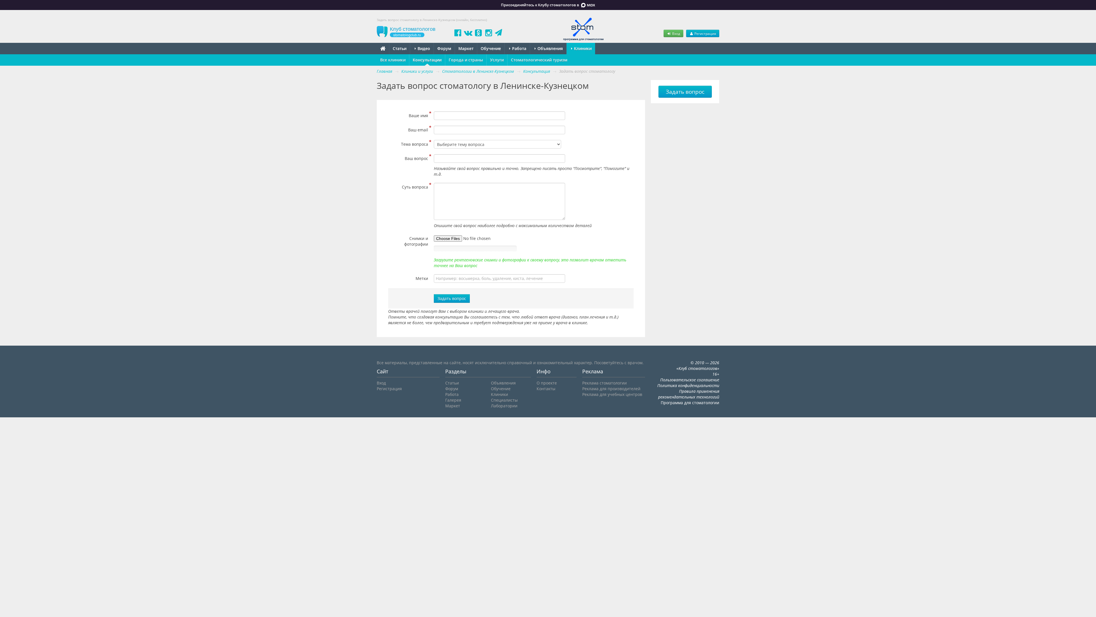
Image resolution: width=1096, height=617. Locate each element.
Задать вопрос (452, 298)
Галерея (453, 400)
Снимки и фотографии (416, 241)
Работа (518, 48)
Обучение (491, 48)
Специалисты (504, 400)
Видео (423, 48)
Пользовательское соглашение (689, 379)
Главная (384, 71)
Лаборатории (504, 405)
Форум (444, 48)
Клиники (582, 48)
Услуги (497, 60)
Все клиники (393, 60)
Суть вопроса (415, 186)
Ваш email (418, 129)
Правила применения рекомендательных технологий (688, 394)
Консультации (427, 60)
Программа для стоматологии (690, 402)
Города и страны (466, 60)
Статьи (399, 48)
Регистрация (705, 33)
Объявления (549, 48)
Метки (422, 278)
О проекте (547, 383)
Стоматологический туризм (539, 60)
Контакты (546, 388)
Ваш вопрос (416, 157)
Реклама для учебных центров (612, 394)
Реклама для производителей (611, 388)
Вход (675, 33)
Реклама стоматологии (604, 383)
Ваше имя (418, 114)
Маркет (466, 48)
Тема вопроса (414, 143)
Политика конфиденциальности (688, 385)
